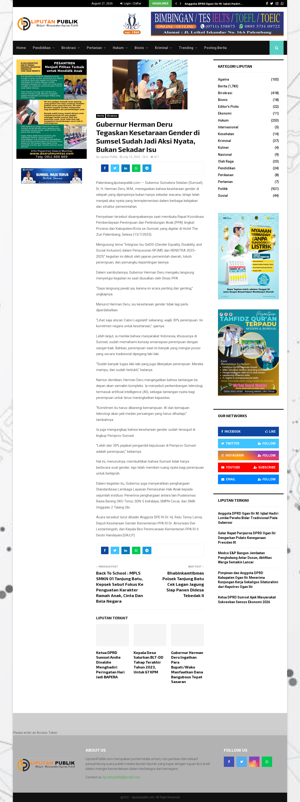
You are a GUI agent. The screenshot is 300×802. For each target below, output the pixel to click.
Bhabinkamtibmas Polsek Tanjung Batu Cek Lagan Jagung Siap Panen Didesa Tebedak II (183, 584)
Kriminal (161, 48)
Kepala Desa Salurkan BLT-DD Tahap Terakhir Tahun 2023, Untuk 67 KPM (148, 662)
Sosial (223, 195)
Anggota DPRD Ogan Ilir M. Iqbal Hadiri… (214, 3)
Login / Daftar (132, 3)
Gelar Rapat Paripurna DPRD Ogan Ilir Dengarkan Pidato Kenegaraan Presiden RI (247, 537)
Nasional (225, 154)
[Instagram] (254, 762)
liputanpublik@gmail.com (121, 777)
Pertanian (94, 48)
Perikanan (225, 175)
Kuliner (223, 147)
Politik (223, 189)
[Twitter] (241, 762)
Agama (223, 79)
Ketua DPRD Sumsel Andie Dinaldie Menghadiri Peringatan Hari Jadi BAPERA (110, 664)
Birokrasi (68, 48)
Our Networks (232, 415)
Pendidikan (42, 48)
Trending (186, 48)
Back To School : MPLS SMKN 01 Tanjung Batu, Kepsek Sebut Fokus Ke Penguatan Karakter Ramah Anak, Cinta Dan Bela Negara (119, 587)
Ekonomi (225, 113)
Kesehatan (226, 134)
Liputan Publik (108, 157)
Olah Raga (226, 161)
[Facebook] (229, 762)
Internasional (228, 127)
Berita (100, 116)
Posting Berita (215, 48)
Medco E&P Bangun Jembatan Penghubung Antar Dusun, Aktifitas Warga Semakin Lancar (245, 557)
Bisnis (139, 48)
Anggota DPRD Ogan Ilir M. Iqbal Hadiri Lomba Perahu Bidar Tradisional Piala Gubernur (248, 518)
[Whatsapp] (267, 762)
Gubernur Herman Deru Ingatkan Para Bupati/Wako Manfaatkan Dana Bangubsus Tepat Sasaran (187, 667)
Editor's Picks (228, 106)
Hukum (118, 48)
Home (21, 48)
